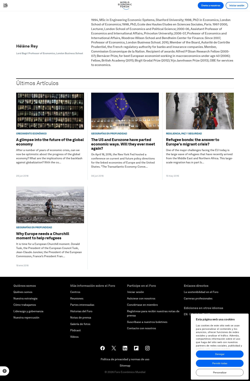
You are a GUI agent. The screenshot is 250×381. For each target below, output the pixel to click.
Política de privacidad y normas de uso (125, 359)
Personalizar (220, 372)
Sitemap (125, 365)
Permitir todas (219, 363)
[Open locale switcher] (4, 371)
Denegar (219, 354)
